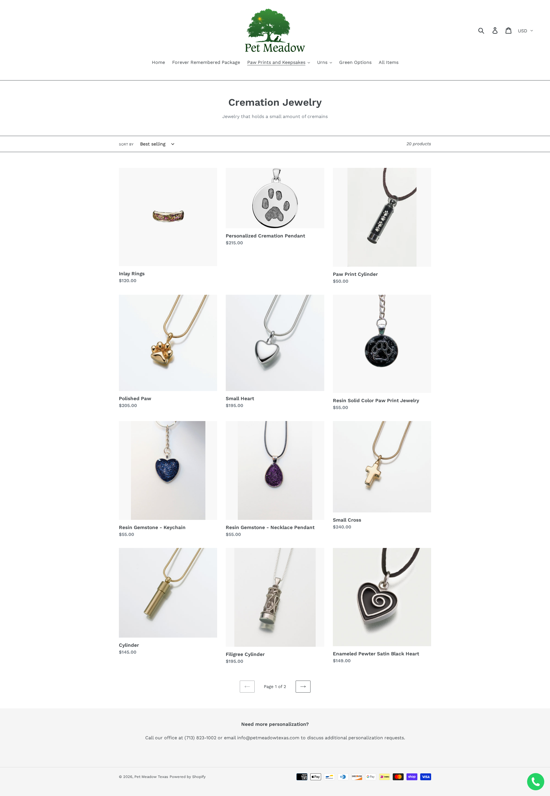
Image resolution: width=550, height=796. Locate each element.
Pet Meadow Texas (151, 777)
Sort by (126, 144)
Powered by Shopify (188, 777)
